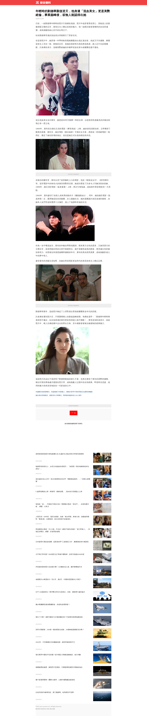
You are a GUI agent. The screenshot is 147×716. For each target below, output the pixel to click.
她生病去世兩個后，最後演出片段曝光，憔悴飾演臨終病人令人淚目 (59, 395)
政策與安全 (44, 709)
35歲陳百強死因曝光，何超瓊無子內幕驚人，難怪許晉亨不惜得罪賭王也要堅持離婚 (64, 392)
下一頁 (73, 413)
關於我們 (38, 709)
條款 (48, 709)
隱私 (51, 709)
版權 (53, 709)
